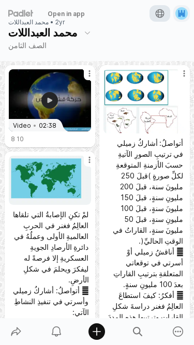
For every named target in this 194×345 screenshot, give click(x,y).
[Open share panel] (16, 331)
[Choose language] (160, 13)
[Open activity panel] (56, 331)
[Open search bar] (138, 331)
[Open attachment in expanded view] (144, 101)
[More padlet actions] (178, 331)
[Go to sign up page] (181, 13)
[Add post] (97, 331)
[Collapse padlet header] (87, 32)
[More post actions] (82, 77)
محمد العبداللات (28, 22)
